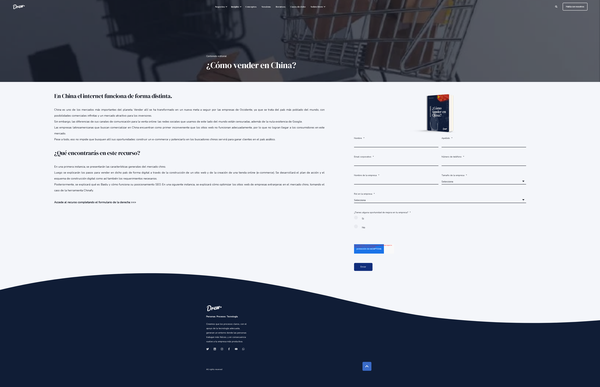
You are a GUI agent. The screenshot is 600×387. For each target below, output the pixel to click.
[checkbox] (440, 224)
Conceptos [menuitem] (251, 6)
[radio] (440, 220)
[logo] (214, 308)
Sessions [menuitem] (266, 6)
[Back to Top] (366, 366)
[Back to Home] (18, 6)
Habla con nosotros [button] (575, 6)
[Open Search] (556, 6)
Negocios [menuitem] (220, 6)
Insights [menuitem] (235, 6)
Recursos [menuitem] (280, 6)
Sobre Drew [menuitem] (317, 6)
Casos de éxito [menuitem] (298, 6)
